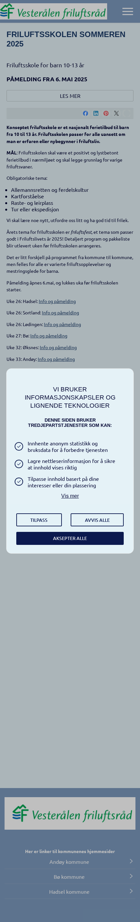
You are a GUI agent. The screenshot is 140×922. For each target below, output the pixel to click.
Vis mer (70, 496)
